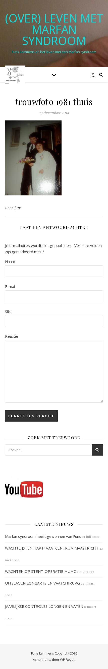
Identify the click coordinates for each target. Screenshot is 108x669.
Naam (10, 261)
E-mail (10, 286)
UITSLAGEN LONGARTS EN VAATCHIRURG (42, 583)
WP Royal (67, 659)
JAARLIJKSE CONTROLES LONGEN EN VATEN (44, 606)
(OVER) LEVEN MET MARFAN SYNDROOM (54, 29)
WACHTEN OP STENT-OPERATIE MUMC (40, 571)
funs (18, 207)
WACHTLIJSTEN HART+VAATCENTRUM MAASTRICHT (51, 548)
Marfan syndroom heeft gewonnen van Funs (43, 536)
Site (8, 311)
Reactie (11, 336)
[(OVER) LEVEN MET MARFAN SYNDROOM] (15, 74)
